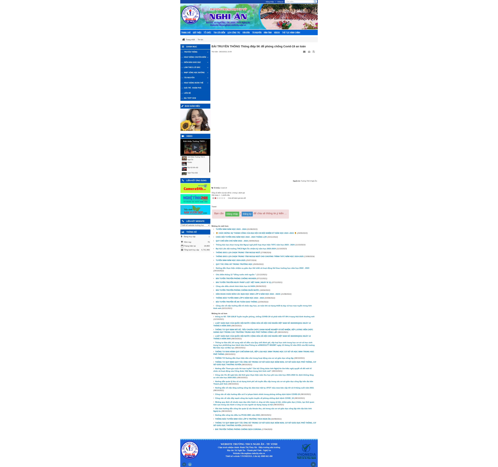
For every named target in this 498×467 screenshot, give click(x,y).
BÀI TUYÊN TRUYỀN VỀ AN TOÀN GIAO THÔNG (236, 302)
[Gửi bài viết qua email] (304, 52)
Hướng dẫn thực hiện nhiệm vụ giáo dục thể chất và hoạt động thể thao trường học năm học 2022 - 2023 (262, 268)
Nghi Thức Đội (193, 173)
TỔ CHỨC (207, 32)
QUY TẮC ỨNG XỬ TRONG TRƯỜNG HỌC (234, 264)
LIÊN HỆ (187, 93)
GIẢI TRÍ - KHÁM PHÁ (192, 88)
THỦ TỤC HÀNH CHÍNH (291, 32)
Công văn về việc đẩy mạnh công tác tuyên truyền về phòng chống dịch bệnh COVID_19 (254, 398)
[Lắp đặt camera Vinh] (195, 188)
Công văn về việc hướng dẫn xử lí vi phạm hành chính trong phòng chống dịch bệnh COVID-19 (257, 394)
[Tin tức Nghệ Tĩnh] (195, 199)
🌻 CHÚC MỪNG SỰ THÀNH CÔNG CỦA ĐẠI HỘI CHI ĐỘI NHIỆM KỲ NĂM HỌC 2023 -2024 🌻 (256, 233)
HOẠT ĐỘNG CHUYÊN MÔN (195, 57)
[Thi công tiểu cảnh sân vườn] (195, 210)
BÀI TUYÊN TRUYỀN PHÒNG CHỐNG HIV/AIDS (236, 278)
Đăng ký (280, 2)
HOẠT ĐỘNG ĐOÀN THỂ (193, 83)
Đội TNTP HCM (190, 98)
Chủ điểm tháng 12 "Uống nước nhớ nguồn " (236, 275)
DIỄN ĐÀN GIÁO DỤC (192, 62)
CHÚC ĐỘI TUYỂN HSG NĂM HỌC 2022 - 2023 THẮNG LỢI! (241, 237)
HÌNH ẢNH (268, 32)
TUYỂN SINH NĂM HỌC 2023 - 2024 (231, 229)
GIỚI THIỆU (197, 32)
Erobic (190, 162)
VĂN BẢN (246, 32)
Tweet (214, 207)
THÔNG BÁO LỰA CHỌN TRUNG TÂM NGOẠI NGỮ (238, 252)
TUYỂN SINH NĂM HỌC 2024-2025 (230, 260)
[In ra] (309, 52)
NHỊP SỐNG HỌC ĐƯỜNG (194, 73)
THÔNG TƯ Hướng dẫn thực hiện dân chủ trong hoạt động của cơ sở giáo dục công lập (254, 358)
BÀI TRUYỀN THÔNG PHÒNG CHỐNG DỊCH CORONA (238, 429)
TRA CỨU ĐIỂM (219, 32)
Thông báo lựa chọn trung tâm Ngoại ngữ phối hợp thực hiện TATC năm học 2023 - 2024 (255, 245)
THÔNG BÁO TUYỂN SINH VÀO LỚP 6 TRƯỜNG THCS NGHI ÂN (243, 419)
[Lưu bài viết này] (314, 52)
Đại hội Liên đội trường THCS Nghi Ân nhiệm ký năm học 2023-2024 (246, 249)
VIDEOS (277, 32)
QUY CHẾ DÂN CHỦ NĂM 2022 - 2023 (232, 241)
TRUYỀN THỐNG (190, 52)
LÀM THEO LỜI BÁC (192, 67)
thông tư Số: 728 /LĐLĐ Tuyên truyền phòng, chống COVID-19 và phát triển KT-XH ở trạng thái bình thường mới (264, 317)
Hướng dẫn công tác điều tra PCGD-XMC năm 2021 (237, 415)
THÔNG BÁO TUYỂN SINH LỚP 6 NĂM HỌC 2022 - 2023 (240, 298)
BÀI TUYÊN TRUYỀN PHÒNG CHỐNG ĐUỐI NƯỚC (237, 290)
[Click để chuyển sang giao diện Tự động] (184, 464)
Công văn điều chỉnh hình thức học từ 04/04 (235, 286)
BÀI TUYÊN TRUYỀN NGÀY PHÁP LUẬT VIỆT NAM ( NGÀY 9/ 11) (243, 282)
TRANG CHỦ (186, 32)
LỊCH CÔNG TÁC (233, 32)
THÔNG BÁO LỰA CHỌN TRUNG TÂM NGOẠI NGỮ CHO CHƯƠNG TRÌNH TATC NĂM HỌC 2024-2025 (259, 256)
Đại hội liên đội (193, 167)
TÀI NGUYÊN (256, 32)
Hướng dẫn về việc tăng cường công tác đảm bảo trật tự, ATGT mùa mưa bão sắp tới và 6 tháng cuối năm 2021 (264, 388)
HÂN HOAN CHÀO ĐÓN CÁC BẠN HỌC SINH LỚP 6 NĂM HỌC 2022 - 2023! (248, 294)
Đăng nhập (270, 2)
